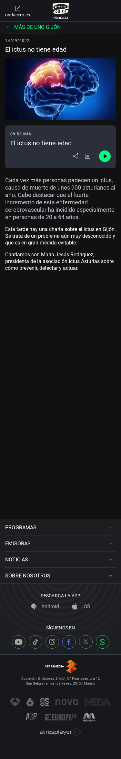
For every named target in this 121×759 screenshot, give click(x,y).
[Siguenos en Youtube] (18, 642)
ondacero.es (17, 14)
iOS (85, 606)
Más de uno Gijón (37, 27)
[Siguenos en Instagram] (52, 642)
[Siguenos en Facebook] (69, 642)
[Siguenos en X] (86, 642)
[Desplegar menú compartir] (75, 156)
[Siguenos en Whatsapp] (102, 642)
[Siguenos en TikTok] (35, 642)
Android (49, 606)
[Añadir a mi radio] (88, 156)
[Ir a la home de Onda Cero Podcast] (60, 11)
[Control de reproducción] (105, 156)
